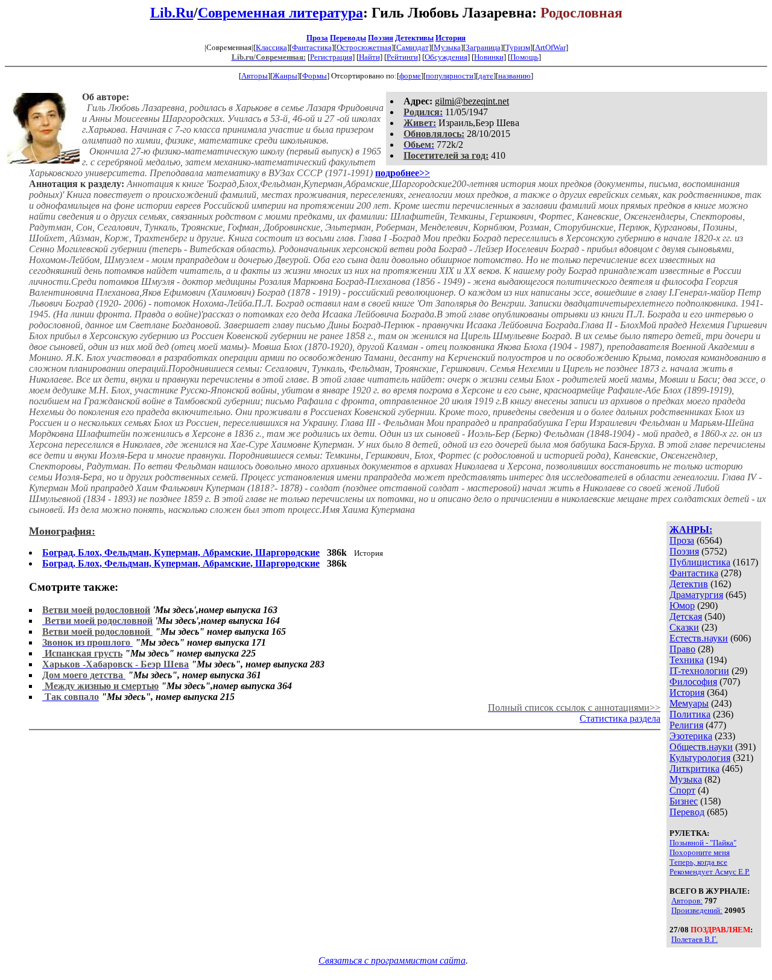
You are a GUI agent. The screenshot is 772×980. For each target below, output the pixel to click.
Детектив (688, 584)
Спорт (682, 790)
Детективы (414, 37)
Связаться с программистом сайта (392, 960)
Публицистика (699, 562)
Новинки (489, 57)
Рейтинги (402, 57)
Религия (686, 725)
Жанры (285, 75)
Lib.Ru (172, 13)
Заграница (483, 47)
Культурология (699, 757)
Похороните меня (699, 852)
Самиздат (412, 47)
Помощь (524, 57)
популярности (449, 75)
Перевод (686, 812)
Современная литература (280, 13)
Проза (317, 37)
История (450, 37)
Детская (685, 616)
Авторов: (687, 900)
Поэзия (380, 37)
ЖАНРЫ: (690, 529)
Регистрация (331, 57)
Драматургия (696, 595)
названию (514, 75)
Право (682, 649)
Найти (369, 57)
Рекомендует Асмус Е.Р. (709, 871)
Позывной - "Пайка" (702, 842)
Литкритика (694, 768)
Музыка (447, 47)
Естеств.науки (698, 638)
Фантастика (312, 47)
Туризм (517, 47)
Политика (689, 714)
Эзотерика (690, 736)
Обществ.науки (701, 747)
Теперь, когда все (698, 862)
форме (410, 75)
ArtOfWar (550, 47)
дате (485, 75)
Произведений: (697, 910)
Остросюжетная (364, 47)
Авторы (254, 75)
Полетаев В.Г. (694, 939)
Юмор (682, 605)
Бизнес (683, 801)
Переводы (348, 37)
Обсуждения (446, 57)
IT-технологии (699, 671)
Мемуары (689, 703)
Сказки (684, 627)
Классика (271, 47)
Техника (686, 660)
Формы (314, 75)
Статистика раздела (620, 718)
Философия (693, 681)
